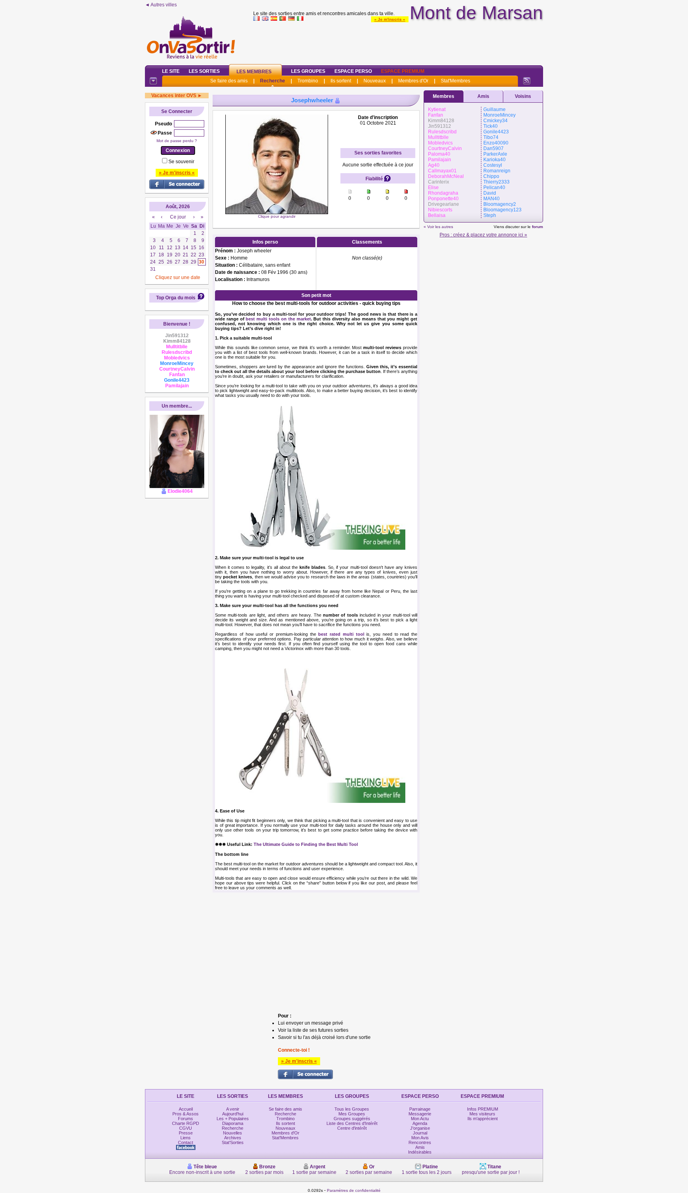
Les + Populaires (233, 1118)
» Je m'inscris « (389, 19)
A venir (232, 1109)
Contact (185, 1142)
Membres (443, 96)
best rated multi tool (341, 634)
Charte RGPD (185, 1123)
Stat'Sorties (233, 1142)
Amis (483, 96)
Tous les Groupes (351, 1109)
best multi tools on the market (278, 318)
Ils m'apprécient (482, 1118)
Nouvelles (232, 1133)
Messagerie (419, 1113)
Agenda (419, 1123)
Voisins (523, 96)
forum (537, 227)
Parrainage (419, 1109)
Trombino (307, 81)
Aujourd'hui (232, 1113)
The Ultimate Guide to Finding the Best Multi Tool (306, 844)
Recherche (272, 81)
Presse (186, 1133)
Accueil (186, 1109)
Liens (185, 1137)
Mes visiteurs (482, 1113)
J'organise (420, 1128)
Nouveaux (375, 81)
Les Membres (254, 71)
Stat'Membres (455, 81)
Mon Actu (420, 1118)
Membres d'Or (413, 81)
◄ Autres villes (161, 5)
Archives (232, 1137)
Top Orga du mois (175, 298)
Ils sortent (340, 81)
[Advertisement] (398, 41)
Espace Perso (353, 71)
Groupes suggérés (352, 1118)
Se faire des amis (229, 81)
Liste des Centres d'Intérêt (351, 1123)
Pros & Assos (185, 1113)
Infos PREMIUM (482, 1109)
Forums (185, 1118)
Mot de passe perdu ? (176, 141)
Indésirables (420, 1152)
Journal (420, 1133)
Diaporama (232, 1123)
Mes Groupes (351, 1113)
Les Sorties (204, 71)
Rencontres (419, 1142)
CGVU (185, 1128)
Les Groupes (308, 71)
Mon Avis (420, 1137)
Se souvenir (181, 161)
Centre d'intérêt (352, 1128)
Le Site (171, 71)
